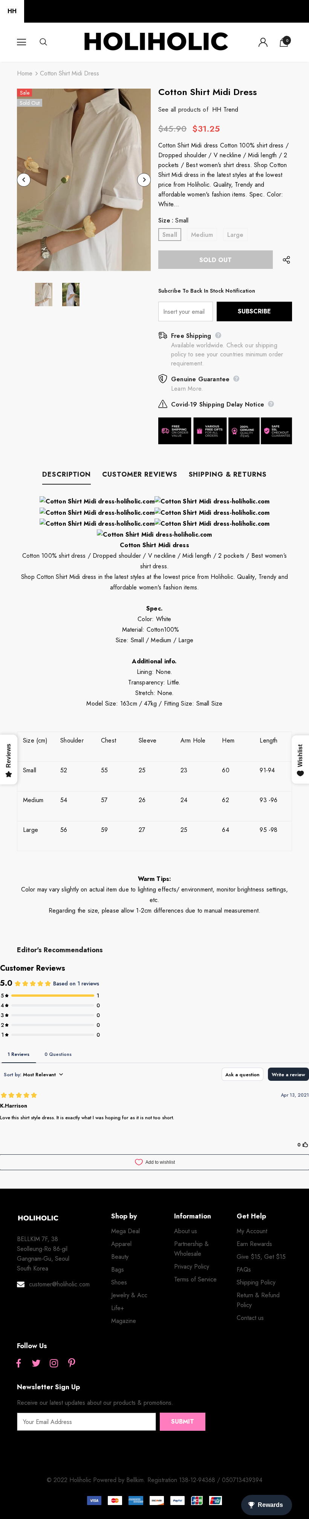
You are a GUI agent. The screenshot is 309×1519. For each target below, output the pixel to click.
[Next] (144, 180)
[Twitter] (36, 1363)
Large (235, 234)
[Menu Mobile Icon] (21, 42)
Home (24, 73)
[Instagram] (54, 1363)
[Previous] (24, 180)
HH (12, 11)
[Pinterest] (71, 1363)
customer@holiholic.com (59, 1284)
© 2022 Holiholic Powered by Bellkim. (97, 1480)
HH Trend (225, 109)
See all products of (183, 109)
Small (169, 234)
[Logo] (155, 42)
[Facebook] (18, 1363)
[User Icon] (263, 42)
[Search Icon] (51, 42)
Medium (202, 234)
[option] (84, 180)
